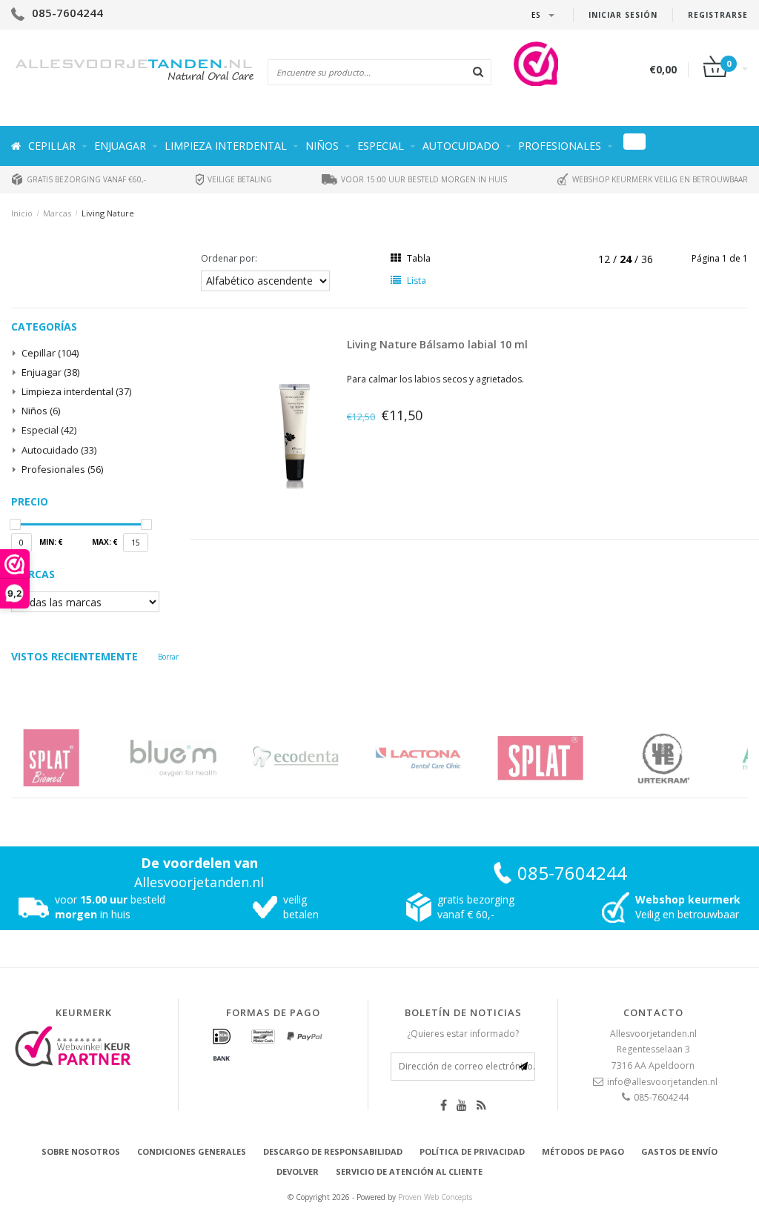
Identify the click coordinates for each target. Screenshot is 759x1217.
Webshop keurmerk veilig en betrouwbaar (659, 179)
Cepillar (52, 146)
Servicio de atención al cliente (409, 1171)
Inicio (22, 213)
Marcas (57, 213)
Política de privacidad (472, 1151)
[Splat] (439, 757)
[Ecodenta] (194, 757)
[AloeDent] (684, 757)
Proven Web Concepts (435, 1197)
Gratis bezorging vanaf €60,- (85, 179)
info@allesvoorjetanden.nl (662, 1081)
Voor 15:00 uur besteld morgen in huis (423, 179)
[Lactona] (317, 757)
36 (647, 259)
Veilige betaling (238, 179)
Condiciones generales (191, 1151)
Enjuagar (120, 146)
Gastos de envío (679, 1151)
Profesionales (559, 146)
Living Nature (108, 213)
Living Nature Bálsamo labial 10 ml (437, 344)
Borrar (168, 656)
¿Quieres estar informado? (463, 1033)
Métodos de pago (583, 1151)
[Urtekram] (561, 757)
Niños (322, 146)
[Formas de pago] (221, 1037)
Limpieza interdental (226, 146)
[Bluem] (72, 757)
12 (605, 259)
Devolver (297, 1171)
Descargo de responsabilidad (332, 1151)
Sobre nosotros (81, 1151)
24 (627, 259)
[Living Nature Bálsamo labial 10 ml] (295, 435)
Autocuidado (461, 146)
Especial (380, 146)
